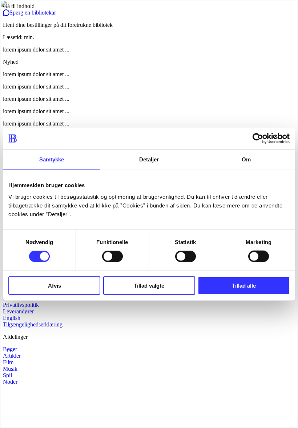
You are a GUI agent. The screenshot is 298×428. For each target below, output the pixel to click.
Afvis (54, 285)
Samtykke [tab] (51, 159)
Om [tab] (246, 159)
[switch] (112, 256)
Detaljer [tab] (149, 159)
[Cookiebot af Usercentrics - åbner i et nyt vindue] (258, 138)
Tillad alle (244, 285)
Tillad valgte (149, 285)
